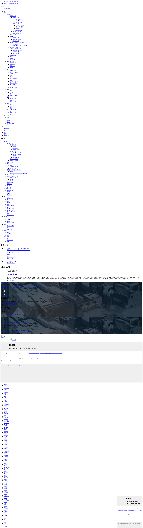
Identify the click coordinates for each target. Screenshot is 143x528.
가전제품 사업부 (11, 263)
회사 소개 (6, 115)
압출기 (11, 75)
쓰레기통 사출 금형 (32, 287)
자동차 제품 (13, 62)
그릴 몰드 (18, 20)
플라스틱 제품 (10, 61)
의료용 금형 (13, 34)
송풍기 (11, 73)
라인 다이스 (16, 53)
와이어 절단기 (13, 83)
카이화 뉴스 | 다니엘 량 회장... (13, 314)
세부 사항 (11, 280)
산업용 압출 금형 (12, 274)
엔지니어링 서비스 (11, 109)
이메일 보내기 (4, 337)
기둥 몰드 (18, 28)
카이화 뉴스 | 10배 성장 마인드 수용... (15, 322)
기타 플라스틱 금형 (15, 47)
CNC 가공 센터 (13, 78)
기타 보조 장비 (13, 87)
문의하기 (6, 125)
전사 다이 (12, 179)
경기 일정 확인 (13, 98)
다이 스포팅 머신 (14, 72)
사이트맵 (9, 286)
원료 (8, 103)
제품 (5, 12)
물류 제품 (12, 66)
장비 (8, 69)
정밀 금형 (12, 58)
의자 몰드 (40, 287)
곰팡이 (8, 14)
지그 (11, 100)
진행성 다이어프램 (17, 50)
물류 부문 (9, 254)
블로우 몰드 (10, 182)
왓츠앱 (14, 340)
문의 (8, 280)
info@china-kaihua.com (9, 304)
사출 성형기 (13, 70)
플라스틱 (12, 106)
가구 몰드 (15, 44)
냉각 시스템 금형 (17, 31)
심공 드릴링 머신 (14, 81)
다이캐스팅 (12, 59)
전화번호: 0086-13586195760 (11, 2)
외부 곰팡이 (16, 17)
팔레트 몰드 (16, 37)
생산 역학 (6, 128)
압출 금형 (12, 56)
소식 (8, 118)
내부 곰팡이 (16, 23)
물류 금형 (12, 36)
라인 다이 (12, 180)
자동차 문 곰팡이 (19, 25)
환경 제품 (12, 67)
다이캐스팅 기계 (14, 84)
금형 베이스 (13, 93)
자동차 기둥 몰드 (5, 287)
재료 (11, 108)
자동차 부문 (10, 258)
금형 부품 (9, 89)
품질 (8, 117)
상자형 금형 (16, 41)
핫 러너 (11, 90)
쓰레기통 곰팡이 (17, 39)
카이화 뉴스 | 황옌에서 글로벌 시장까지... (16, 330)
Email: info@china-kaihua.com (11, 3)
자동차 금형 (13, 16)
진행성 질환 (13, 177)
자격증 (8, 122)
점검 (11, 111)
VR (4, 126)
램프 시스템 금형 (17, 33)
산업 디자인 (13, 112)
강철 (11, 104)
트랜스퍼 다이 (16, 52)
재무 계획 (12, 114)
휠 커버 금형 (18, 22)
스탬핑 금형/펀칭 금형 (15, 48)
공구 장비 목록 (10, 123)
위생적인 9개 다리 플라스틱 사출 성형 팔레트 (18, 250)
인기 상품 (3, 286)
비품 (8, 97)
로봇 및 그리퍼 (13, 101)
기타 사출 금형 (10, 174)
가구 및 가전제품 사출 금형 (17, 42)
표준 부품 (12, 92)
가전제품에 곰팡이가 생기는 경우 (21, 45)
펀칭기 (11, 77)
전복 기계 (12, 86)
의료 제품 (12, 64)
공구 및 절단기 (13, 95)
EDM (11, 80)
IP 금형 (12, 287)
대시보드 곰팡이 (19, 27)
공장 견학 (9, 120)
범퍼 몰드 (18, 19)
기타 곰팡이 (18, 30)
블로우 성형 (13, 55)
